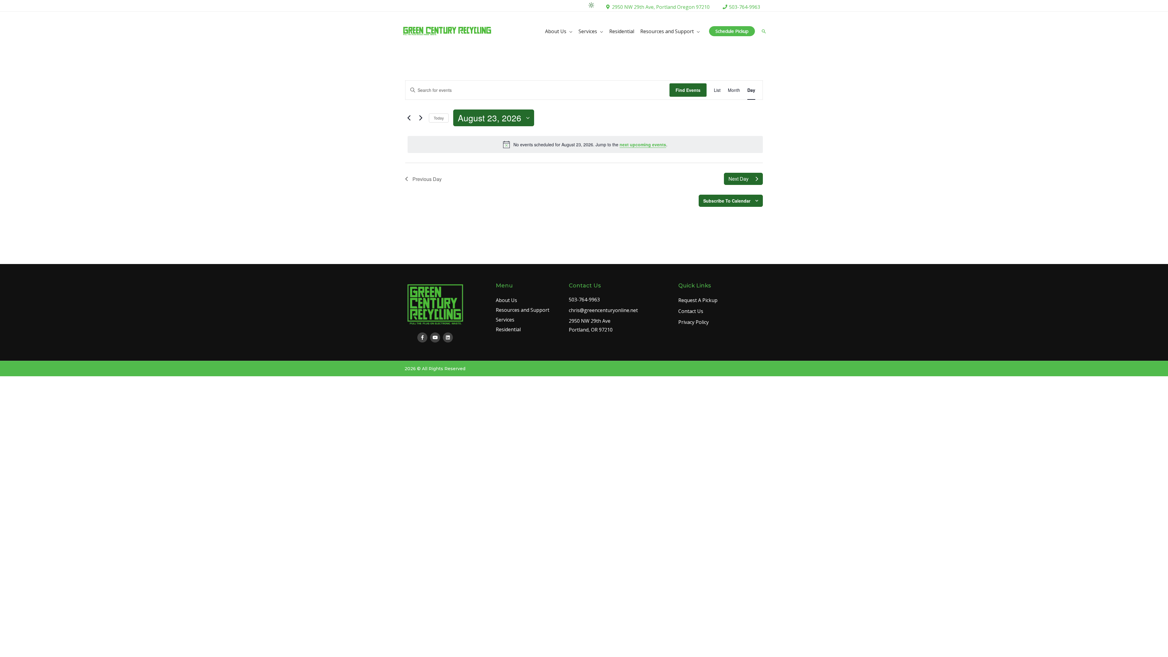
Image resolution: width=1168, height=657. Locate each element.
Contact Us (690, 311)
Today (439, 117)
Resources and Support (667, 31)
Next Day (738, 178)
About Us (555, 31)
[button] (732, 31)
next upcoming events (643, 144)
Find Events (688, 90)
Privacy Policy (693, 322)
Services (588, 31)
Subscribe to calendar (726, 201)
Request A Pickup (698, 300)
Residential (621, 31)
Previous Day (427, 179)
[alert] (585, 144)
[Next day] (420, 118)
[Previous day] (408, 118)
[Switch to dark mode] (591, 5)
